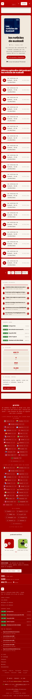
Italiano (13, 672)
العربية (25, 672)
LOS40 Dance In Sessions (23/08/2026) (15, 307)
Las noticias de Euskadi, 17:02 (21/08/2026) (12, 90)
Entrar (24, 3)
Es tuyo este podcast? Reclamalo (16, 61)
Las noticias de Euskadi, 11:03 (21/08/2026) (12, 109)
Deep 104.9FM (12, 333)
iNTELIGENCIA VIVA (21, 684)
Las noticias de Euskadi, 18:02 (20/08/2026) (12, 147)
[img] (16, 681)
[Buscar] (18, 3)
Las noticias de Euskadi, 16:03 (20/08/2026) (12, 167)
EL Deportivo (12, 326)
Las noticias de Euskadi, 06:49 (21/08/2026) (12, 138)
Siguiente (18, 272)
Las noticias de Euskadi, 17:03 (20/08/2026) (12, 157)
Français (25, 670)
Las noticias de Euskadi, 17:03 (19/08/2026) (12, 224)
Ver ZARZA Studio (9, 388)
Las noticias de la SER (8, 636)
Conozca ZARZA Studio (11, 571)
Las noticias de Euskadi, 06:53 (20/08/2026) (12, 205)
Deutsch (7, 672)
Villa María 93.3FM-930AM (16, 340)
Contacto (3, 659)
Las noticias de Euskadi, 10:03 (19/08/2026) (12, 253)
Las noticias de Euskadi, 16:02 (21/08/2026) (12, 99)
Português (18, 670)
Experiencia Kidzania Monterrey (11, 649)
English (11, 670)
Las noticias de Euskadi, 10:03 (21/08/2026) (12, 119)
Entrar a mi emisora (7, 605)
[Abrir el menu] (29, 3)
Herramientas (5, 667)
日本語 (19, 672)
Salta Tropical (13, 336)
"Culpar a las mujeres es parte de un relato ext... (15, 297)
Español (4, 670)
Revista (3, 664)
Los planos (4, 600)
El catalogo (4, 656)
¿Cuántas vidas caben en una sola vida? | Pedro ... (15, 287)
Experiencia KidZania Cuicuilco (11, 632)
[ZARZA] (2, 3)
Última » (25, 272)
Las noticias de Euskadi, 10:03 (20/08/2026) (12, 186)
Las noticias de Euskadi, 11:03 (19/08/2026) (12, 243)
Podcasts (3, 662)
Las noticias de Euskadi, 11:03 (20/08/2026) (12, 176)
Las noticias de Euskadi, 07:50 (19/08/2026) (12, 263)
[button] (26, 545)
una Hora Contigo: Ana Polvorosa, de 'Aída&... (15, 302)
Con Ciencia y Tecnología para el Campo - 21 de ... (15, 313)
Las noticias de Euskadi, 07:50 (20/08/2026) (12, 195)
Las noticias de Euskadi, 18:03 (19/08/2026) (12, 215)
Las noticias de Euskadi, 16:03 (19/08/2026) (12, 234)
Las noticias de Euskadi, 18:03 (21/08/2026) (12, 80)
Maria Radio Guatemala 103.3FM (16, 329)
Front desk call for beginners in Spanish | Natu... (15, 292)
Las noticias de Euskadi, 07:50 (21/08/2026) (12, 128)
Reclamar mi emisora (7, 602)
